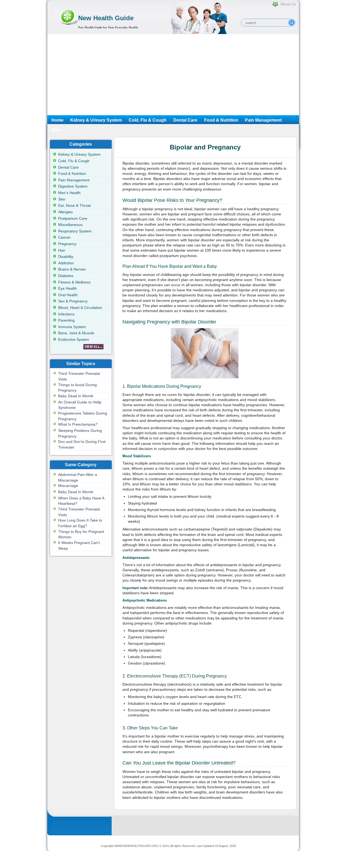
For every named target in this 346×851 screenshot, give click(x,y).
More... (58, 130)
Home (57, 120)
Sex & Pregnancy (73, 301)
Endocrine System (73, 339)
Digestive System (73, 186)
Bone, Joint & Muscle (76, 333)
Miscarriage (68, 485)
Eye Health (67, 288)
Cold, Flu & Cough (148, 120)
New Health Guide (106, 18)
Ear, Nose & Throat (74, 205)
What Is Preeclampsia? (78, 424)
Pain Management (263, 120)
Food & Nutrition (221, 120)
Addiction (66, 263)
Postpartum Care (72, 218)
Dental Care (185, 120)
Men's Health (69, 193)
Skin (61, 199)
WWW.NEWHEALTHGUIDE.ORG (136, 845)
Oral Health (68, 295)
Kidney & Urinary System (96, 120)
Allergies (65, 212)
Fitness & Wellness (74, 282)
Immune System (72, 327)
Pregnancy (67, 244)
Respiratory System (75, 231)
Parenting (66, 320)
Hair (61, 250)
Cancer (64, 237)
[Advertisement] (173, 74)
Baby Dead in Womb (75, 396)
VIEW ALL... (93, 347)
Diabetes (65, 275)
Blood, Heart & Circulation (80, 307)
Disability (65, 256)
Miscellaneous (70, 224)
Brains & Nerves (72, 269)
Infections (66, 314)
